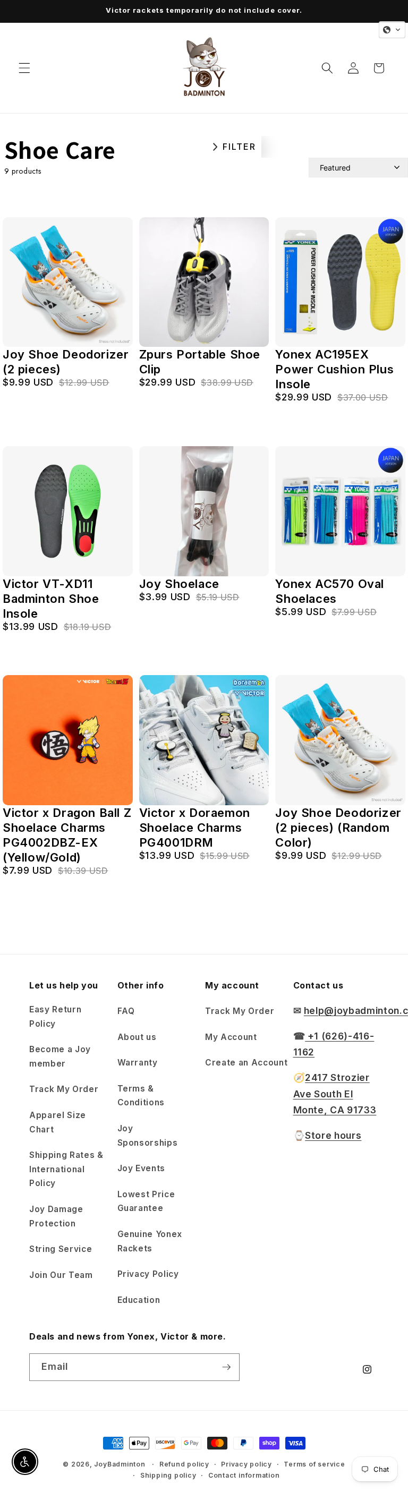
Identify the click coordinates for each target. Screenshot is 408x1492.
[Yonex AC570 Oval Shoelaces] (340, 511)
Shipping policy (168, 1475)
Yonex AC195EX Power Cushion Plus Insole (334, 369)
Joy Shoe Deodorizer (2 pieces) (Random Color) (338, 827)
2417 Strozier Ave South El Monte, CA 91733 (335, 1093)
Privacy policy (246, 1464)
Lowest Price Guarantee (146, 1201)
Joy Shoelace (179, 584)
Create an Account (246, 1063)
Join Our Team (61, 1275)
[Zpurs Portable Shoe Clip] (204, 282)
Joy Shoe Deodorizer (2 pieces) (66, 361)
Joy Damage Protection (56, 1216)
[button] (24, 68)
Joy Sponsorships (147, 1135)
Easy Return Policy (55, 1016)
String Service (60, 1249)
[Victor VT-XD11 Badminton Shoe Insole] (68, 511)
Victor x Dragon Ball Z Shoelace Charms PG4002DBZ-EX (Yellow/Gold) (67, 835)
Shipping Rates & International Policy (66, 1169)
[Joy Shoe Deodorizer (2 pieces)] (68, 282)
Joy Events (141, 1168)
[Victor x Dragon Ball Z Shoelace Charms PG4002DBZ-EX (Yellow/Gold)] (68, 740)
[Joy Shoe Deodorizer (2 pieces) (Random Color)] (340, 740)
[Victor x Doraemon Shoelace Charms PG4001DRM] (204, 740)
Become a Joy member (60, 1056)
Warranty (137, 1063)
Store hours (333, 1135)
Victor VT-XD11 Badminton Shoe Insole (51, 598)
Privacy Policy (148, 1274)
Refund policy (184, 1464)
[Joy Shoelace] (204, 511)
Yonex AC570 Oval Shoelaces (329, 591)
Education (138, 1300)
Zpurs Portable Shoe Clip (199, 361)
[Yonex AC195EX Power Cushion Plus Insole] (340, 282)
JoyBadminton (119, 1464)
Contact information (244, 1475)
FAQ (126, 1011)
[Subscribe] (226, 1367)
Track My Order (63, 1089)
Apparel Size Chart (57, 1122)
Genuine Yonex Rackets (150, 1241)
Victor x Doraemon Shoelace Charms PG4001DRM (194, 827)
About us (137, 1037)
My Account (231, 1037)
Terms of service (314, 1464)
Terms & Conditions (141, 1096)
